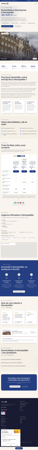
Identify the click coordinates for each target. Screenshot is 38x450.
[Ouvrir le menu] (36, 4)
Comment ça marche (23, 418)
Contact (21, 422)
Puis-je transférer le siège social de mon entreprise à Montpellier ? (13, 365)
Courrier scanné (3, 418)
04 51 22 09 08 (29, 0)
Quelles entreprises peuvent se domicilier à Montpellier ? (12, 362)
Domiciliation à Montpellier (24, 403)
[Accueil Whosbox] (5, 4)
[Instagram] (4, 410)
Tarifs (2, 424)
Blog (20, 421)
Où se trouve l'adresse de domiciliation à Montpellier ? (11, 359)
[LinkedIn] (6, 410)
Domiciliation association (31, 237)
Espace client (35, 0)
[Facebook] (2, 410)
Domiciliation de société (16, 237)
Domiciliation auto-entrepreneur (6, 237)
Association (21, 410)
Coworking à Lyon (3, 425)
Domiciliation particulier (5, 239)
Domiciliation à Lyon (23, 404)
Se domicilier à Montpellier (6, 26)
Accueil (2, 7)
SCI (20, 408)
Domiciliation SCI (24, 237)
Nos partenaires (3, 421)
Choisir (16, 171)
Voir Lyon (32, 332)
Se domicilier (18, 448)
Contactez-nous (11, 355)
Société (21, 407)
